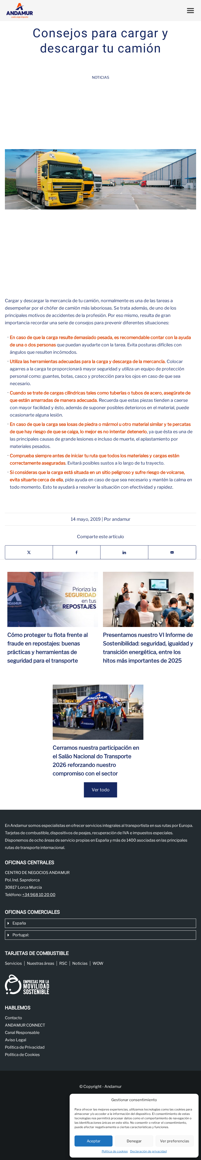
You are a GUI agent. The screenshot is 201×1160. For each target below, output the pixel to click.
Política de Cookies (22, 1054)
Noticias (100, 77)
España (19, 923)
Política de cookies (115, 1151)
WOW (98, 963)
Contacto (13, 1018)
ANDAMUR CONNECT (25, 1025)
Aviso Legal (15, 1040)
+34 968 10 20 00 (38, 894)
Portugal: (21, 935)
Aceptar (93, 1141)
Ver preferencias (174, 1141)
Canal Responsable (22, 1032)
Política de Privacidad (25, 1047)
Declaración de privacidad (148, 1151)
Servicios (13, 963)
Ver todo (101, 789)
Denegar (134, 1141)
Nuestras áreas (40, 963)
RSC (63, 963)
